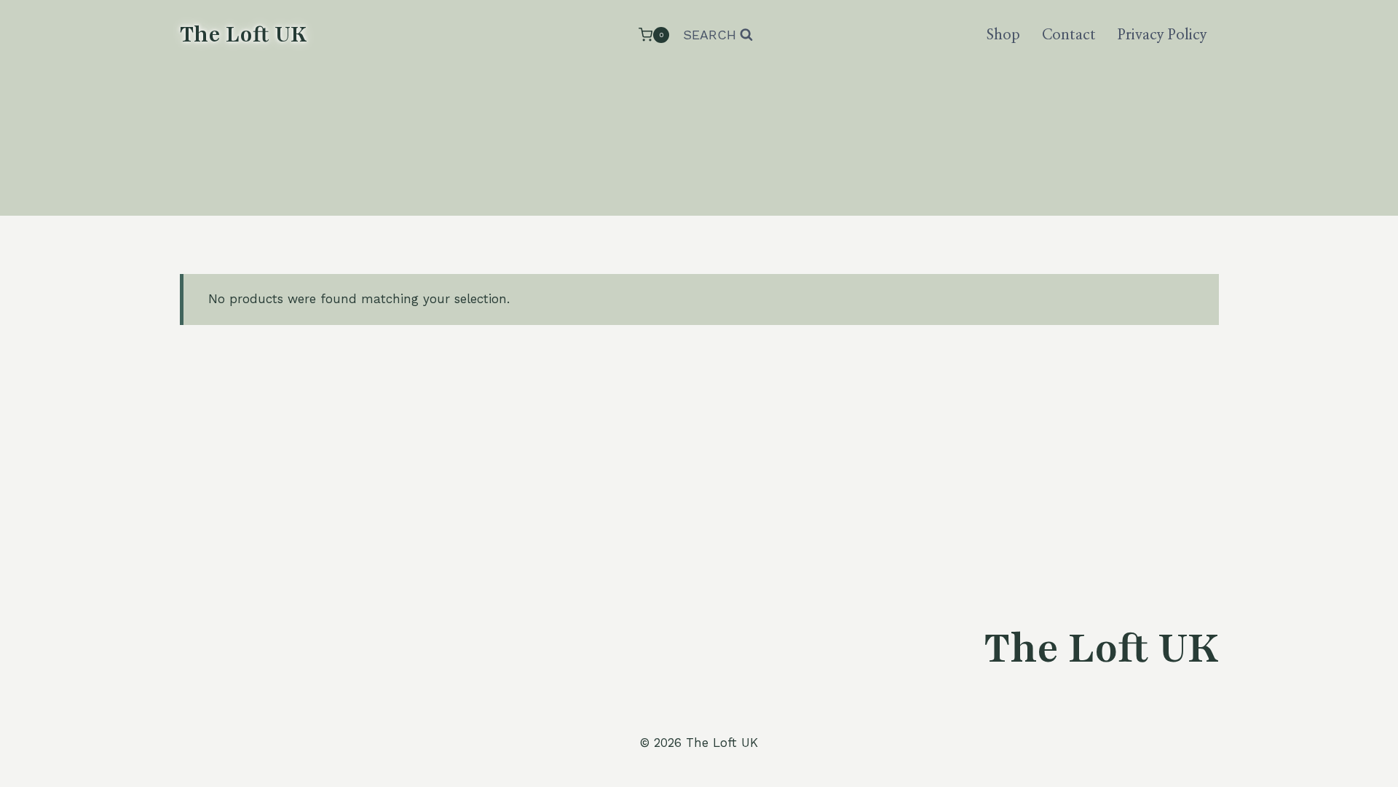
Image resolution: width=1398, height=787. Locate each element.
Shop (1003, 35)
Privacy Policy (1162, 35)
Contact (1069, 35)
